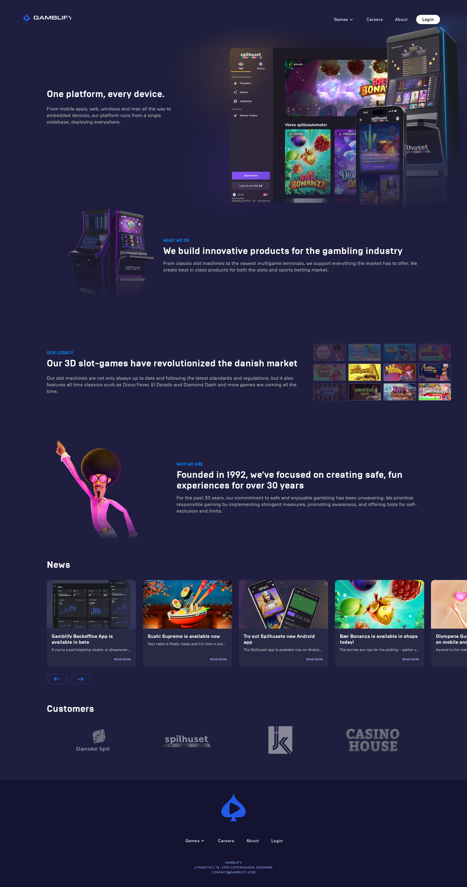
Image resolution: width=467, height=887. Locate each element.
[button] (343, 19)
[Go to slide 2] (351, 683)
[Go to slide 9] (430, 683)
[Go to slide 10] (441, 683)
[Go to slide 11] (452, 683)
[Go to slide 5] (385, 683)
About (401, 19)
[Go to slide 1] (340, 683)
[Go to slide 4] (374, 683)
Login (428, 19)
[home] (48, 16)
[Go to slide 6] (396, 683)
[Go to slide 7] (407, 683)
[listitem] (91, 623)
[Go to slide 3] (363, 683)
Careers (375, 19)
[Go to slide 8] (419, 683)
